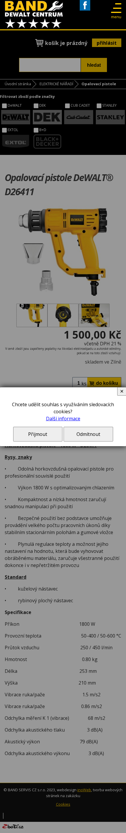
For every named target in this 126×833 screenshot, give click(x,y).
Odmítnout (88, 434)
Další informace (63, 418)
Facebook (85, 10)
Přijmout (37, 434)
